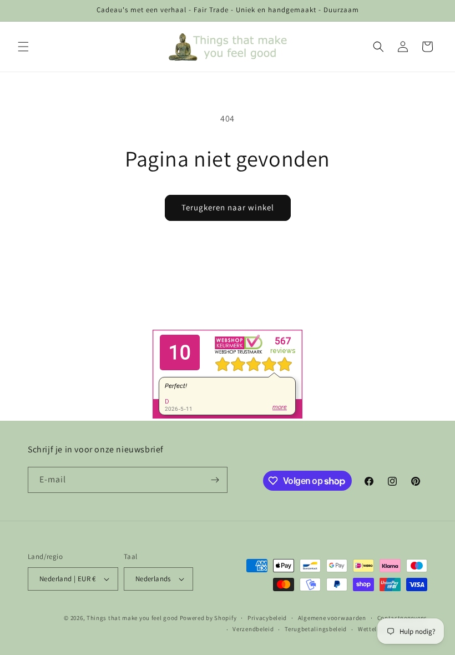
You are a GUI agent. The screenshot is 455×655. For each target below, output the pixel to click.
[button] (23, 46)
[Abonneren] (215, 480)
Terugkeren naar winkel (227, 207)
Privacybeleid (267, 618)
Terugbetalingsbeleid (316, 629)
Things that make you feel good (132, 618)
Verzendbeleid (253, 629)
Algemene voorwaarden (332, 618)
